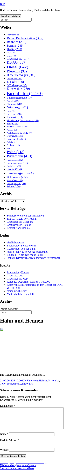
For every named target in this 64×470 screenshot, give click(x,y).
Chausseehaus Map (17, 278)
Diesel (17, 67)
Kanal (11, 111)
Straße (14, 169)
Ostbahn (12, 142)
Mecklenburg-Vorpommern (23, 120)
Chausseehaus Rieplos (19, 224)
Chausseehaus (18, 58)
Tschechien (13, 383)
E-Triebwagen (17, 85)
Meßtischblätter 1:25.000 (20, 294)
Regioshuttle (14, 166)
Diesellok (18, 71)
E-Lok (15, 82)
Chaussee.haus (15, 275)
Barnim (15, 45)
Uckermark (17, 177)
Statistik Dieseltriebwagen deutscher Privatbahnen (34, 257)
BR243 (11, 53)
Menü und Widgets (10, 16)
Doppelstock (14, 78)
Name (4, 433)
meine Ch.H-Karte (17, 290)
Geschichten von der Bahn (21, 248)
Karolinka (53, 380)
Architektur (13, 35)
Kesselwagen (14, 114)
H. (25, 380)
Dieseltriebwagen (21, 75)
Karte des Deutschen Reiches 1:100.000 (28, 281)
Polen (15, 152)
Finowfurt (13, 101)
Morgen (12, 123)
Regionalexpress (17, 163)
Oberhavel (15, 136)
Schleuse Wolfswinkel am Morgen (25, 215)
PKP (10, 148)
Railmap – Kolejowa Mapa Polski (25, 254)
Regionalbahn (15, 160)
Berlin (14, 49)
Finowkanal (15, 104)
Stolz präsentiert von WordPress (17, 468)
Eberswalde (18, 88)
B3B (2, 4)
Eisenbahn (25, 93)
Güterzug (17, 107)
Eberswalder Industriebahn (21, 245)
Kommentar (7, 405)
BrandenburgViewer (18, 272)
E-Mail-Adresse (9, 440)
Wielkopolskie (16, 183)
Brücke (11, 56)
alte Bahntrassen (15, 242)
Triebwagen (20, 173)
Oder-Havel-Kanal (16, 139)
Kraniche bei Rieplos (18, 227)
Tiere (2, 383)
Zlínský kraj (26, 383)
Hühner (43, 380)
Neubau (12, 130)
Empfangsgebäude (20, 97)
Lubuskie (15, 117)
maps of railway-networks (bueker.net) (27, 251)
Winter (13, 186)
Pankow (13, 145)
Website (4, 449)
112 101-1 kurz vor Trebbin (22, 218)
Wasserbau (15, 180)
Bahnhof (16, 42)
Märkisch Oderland (17, 127)
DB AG (16, 62)
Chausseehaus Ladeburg (20, 221)
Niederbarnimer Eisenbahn (19, 133)
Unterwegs (33, 380)
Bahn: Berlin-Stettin (25, 38)
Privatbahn (19, 156)
